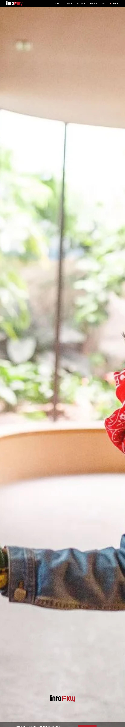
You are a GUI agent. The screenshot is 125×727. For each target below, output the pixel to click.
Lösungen (67, 3)
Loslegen (92, 3)
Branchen (80, 3)
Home (57, 3)
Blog (103, 3)
